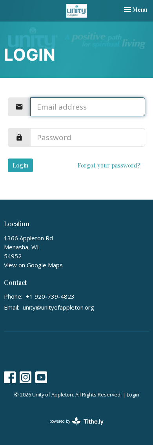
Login (20, 165)
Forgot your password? (109, 165)
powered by (72, 427)
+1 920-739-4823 (50, 296)
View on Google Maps (33, 265)
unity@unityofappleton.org (58, 307)
